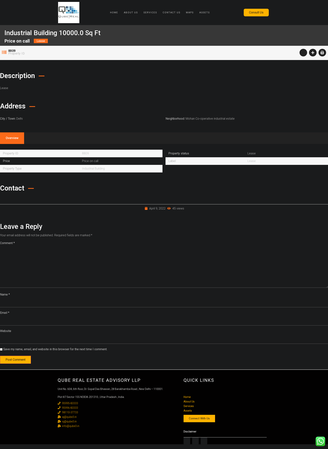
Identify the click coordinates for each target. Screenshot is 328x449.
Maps (190, 12)
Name (5, 294)
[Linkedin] (204, 440)
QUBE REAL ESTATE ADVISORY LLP (99, 380)
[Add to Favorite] (303, 52)
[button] (256, 12)
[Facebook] (187, 440)
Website (5, 331)
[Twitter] (195, 440)
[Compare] (313, 52)
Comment (7, 243)
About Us (131, 12)
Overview (12, 138)
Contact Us (171, 12)
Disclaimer (190, 431)
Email (4, 313)
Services (150, 12)
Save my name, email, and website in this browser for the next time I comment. (55, 349)
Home (114, 12)
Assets (204, 12)
